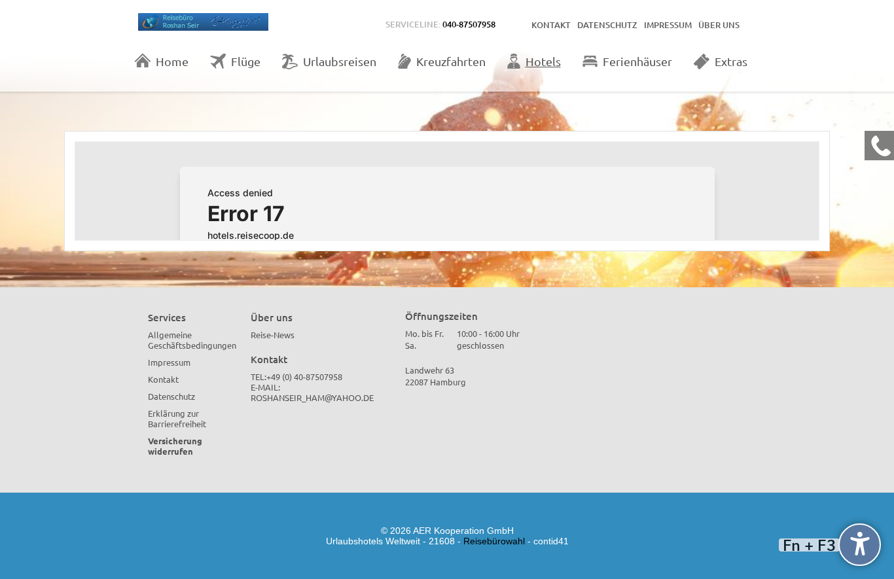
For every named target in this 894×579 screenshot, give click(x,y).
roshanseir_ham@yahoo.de (312, 397)
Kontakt (551, 25)
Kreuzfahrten (451, 61)
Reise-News (273, 334)
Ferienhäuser (637, 61)
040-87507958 (468, 24)
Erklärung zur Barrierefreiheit (177, 418)
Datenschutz (607, 25)
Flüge (245, 61)
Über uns (719, 25)
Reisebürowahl (494, 541)
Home (172, 61)
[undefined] (859, 544)
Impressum (668, 25)
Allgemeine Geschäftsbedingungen (192, 340)
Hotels (543, 61)
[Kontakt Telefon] (879, 145)
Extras (731, 61)
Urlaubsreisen (339, 61)
